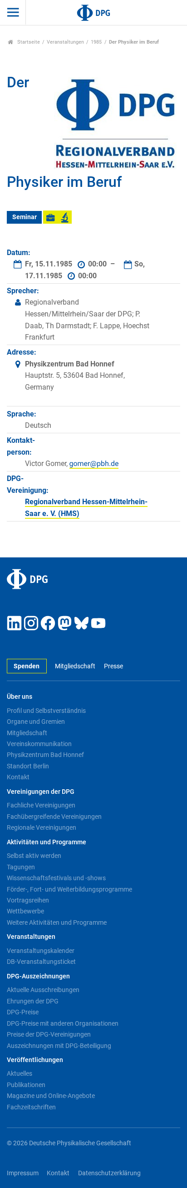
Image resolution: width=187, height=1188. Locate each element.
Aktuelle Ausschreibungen (43, 989)
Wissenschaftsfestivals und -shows (56, 878)
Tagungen (21, 867)
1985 (96, 42)
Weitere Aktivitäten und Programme (57, 922)
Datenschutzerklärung (109, 1173)
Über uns (19, 697)
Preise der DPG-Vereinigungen (49, 1034)
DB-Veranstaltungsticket (41, 961)
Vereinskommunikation (39, 743)
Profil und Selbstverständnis (46, 710)
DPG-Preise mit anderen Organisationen (62, 1023)
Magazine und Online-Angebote (51, 1095)
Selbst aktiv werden (34, 855)
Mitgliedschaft (75, 666)
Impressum (23, 1173)
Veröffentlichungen (35, 1060)
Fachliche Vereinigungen (41, 805)
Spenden (26, 666)
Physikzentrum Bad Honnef (45, 754)
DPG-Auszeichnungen (38, 976)
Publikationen (26, 1084)
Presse (113, 666)
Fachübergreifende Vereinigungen (54, 816)
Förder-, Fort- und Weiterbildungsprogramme (69, 889)
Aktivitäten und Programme (46, 842)
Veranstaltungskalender (40, 950)
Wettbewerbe (25, 911)
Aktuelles (19, 1073)
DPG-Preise (23, 1012)
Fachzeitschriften (31, 1107)
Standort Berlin (28, 766)
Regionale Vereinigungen (41, 827)
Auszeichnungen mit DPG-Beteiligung (59, 1045)
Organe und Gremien (36, 721)
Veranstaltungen (65, 42)
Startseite (28, 42)
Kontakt (18, 777)
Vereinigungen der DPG (40, 792)
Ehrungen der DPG (33, 1001)
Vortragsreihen (28, 900)
